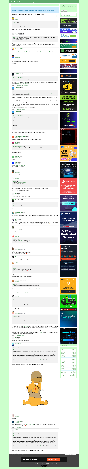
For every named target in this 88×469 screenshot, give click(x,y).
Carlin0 (16, 247)
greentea (18, 309)
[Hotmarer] (13, 312)
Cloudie (16, 177)
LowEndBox (23, 2)
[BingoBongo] (13, 344)
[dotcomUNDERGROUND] (13, 56)
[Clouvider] (68, 236)
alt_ (15, 256)
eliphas (23, 335)
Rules (37, 2)
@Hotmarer (15, 347)
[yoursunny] (13, 227)
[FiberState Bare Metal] (68, 136)
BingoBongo (18, 343)
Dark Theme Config (49, 463)
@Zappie (14, 26)
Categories (33, 2)
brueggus (18, 232)
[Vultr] (68, 46)
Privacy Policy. (28, 454)
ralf (15, 171)
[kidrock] (13, 220)
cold (16, 193)
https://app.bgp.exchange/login (45, 51)
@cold (14, 203)
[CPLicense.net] (68, 31)
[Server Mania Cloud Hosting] (68, 170)
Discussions (28, 2)
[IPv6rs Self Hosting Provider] (68, 51)
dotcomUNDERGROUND (20, 56)
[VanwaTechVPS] (13, 213)
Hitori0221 (17, 415)
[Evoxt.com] (68, 219)
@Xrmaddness (16, 131)
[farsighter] (13, 157)
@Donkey (15, 22)
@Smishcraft (24, 274)
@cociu (40, 332)
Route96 (19, 229)
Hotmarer (19, 292)
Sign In (62, 10)
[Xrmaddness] (13, 74)
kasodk (26, 292)
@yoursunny (15, 239)
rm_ (16, 33)
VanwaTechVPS (18, 212)
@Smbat (14, 181)
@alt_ (14, 284)
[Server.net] (68, 25)
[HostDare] (68, 56)
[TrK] (13, 235)
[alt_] (13, 257)
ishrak (16, 142)
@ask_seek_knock (16, 91)
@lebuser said (15, 37)
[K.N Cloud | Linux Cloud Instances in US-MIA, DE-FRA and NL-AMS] (68, 76)
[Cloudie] (13, 177)
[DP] (13, 200)
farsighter (17, 156)
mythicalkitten (24, 232)
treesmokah (19, 217)
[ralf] (13, 171)
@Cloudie (18, 26)
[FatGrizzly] (13, 263)
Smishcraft (17, 87)
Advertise (56, 463)
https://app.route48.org (20, 165)
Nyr (15, 18)
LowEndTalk (15, 2)
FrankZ (26, 85)
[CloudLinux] (68, 319)
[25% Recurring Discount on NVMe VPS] (68, 66)
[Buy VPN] (68, 41)
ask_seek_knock (18, 48)
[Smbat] (13, 163)
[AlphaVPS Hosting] (68, 203)
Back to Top (33, 463)
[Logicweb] (68, 253)
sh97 (21, 232)
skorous (18, 109)
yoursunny (17, 226)
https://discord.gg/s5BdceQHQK (23, 83)
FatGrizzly (17, 262)
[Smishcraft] (13, 88)
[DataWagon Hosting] (68, 186)
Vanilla (37, 454)
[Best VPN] (68, 120)
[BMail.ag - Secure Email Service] (68, 20)
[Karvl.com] (68, 153)
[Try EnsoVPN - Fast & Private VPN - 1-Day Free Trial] (68, 336)
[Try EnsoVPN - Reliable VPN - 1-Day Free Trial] (68, 71)
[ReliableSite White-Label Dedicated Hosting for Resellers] (68, 61)
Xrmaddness (18, 73)
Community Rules (34, 7)
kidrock (16, 219)
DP (15, 199)
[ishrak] (13, 143)
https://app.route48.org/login (23, 51)
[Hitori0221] (13, 416)
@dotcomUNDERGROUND (18, 77)
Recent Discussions (66, 15)
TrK (15, 235)
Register (65, 10)
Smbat (16, 162)
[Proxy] (68, 269)
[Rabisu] (68, 303)
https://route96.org (37, 288)
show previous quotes (17, 24)
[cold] (13, 194)
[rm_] (13, 34)
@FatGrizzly (15, 299)
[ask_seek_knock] (13, 49)
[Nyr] (13, 18)
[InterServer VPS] (68, 87)
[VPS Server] (68, 36)
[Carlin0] (13, 248)
